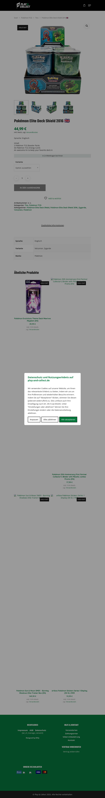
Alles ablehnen (49, 419)
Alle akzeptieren (68, 419)
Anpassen (34, 419)
